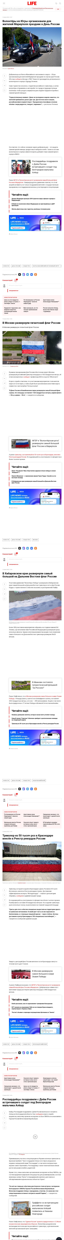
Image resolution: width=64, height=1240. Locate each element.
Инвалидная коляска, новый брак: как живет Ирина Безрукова (50, 1105)
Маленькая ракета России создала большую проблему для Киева (12, 824)
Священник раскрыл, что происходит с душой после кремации (51, 816)
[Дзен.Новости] (19, 274)
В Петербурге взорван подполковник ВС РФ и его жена (51, 824)
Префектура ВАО (14, 366)
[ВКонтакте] (31, 274)
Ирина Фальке (14, 234)
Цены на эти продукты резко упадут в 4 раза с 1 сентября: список (12, 301)
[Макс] (23, 274)
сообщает (26, 377)
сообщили (19, 896)
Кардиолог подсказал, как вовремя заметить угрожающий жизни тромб (12, 310)
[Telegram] (27, 274)
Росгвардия (22, 1179)
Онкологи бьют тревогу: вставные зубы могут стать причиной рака (31, 824)
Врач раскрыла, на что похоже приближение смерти (31, 309)
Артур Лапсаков (14, 1037)
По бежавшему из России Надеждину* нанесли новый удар (32, 301)
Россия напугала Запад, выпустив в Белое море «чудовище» (50, 309)
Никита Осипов (14, 748)
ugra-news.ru (11, 68)
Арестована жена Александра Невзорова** (51, 301)
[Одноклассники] (35, 274)
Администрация (22, 883)
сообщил (18, 79)
